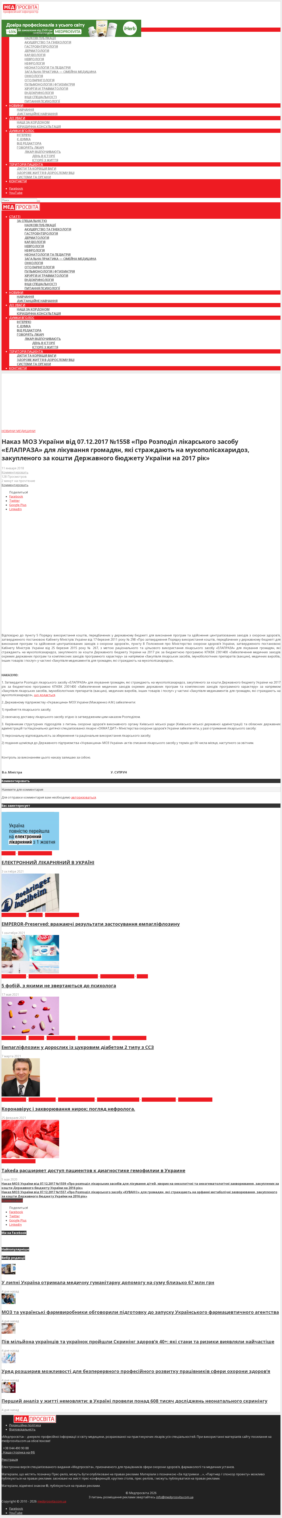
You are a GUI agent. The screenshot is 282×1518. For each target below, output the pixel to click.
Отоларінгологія (39, 80)
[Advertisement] (141, 400)
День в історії (43, 156)
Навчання (25, 110)
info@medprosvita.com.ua (174, 1497)
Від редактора (29, 143)
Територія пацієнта (26, 164)
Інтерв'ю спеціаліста (76, 1099)
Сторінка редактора (195, 1099)
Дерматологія (37, 51)
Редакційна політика (25, 1425)
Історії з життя (45, 160)
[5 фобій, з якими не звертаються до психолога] (30, 972)
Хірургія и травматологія (46, 89)
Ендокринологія (39, 93)
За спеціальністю (32, 34)
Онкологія (34, 76)
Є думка (24, 139)
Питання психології (42, 101)
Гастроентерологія (41, 46)
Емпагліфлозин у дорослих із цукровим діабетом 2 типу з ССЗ (78, 1047)
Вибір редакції (14, 915)
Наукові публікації (40, 38)
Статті (14, 30)
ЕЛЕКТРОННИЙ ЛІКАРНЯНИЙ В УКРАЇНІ (48, 862)
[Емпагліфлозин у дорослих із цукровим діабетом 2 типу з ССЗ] (30, 1034)
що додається (44, 695)
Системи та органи (34, 177)
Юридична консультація (39, 126)
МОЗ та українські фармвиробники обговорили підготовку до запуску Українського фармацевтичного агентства (140, 1312)
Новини (16, 105)
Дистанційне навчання (37, 114)
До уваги (17, 118)
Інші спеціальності (41, 97)
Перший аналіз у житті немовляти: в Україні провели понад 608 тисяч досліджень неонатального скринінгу (134, 1401)
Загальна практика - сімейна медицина (63, 976)
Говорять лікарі (30, 147)
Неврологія (34, 59)
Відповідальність (22, 1429)
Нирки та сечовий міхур (118, 1099)
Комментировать (15, 472)
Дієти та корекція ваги (36, 169)
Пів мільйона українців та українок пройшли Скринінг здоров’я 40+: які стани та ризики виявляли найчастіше (138, 1341)
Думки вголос (21, 131)
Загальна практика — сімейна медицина (60, 72)
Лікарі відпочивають (43, 152)
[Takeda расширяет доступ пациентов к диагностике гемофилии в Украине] (30, 1157)
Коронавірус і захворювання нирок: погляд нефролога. (68, 1109)
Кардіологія (35, 55)
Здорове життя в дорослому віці (45, 173)
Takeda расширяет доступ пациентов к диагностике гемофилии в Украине (93, 1170)
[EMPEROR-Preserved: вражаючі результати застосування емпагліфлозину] (30, 911)
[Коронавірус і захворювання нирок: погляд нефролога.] (21, 1095)
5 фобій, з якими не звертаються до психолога (59, 985)
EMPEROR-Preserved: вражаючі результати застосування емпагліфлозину (91, 924)
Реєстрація (10, 1460)
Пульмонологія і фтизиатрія (50, 84)
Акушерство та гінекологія (48, 42)
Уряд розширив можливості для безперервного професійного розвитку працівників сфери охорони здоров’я (136, 1371)
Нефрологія (35, 63)
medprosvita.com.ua (51, 1501)
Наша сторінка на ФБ (18, 1452)
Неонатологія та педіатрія (48, 67)
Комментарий (12, 1200)
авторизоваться (83, 797)
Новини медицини (18, 431)
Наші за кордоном (33, 122)
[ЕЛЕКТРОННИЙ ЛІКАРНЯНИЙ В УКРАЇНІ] (30, 849)
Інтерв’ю (24, 135)
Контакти (18, 181)
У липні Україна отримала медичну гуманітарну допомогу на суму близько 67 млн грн (108, 1282)
